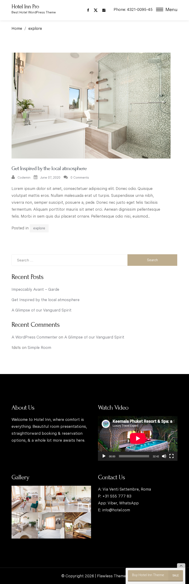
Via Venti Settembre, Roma (127, 489)
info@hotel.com (116, 510)
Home (17, 28)
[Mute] (164, 456)
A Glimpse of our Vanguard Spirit (41, 310)
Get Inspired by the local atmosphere (49, 168)
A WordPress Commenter (34, 337)
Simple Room (39, 347)
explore (39, 228)
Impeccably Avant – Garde (35, 289)
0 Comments (80, 177)
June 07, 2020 (50, 177)
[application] (137, 438)
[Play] (104, 456)
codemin (24, 177)
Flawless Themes (112, 576)
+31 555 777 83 (116, 496)
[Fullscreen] (171, 456)
